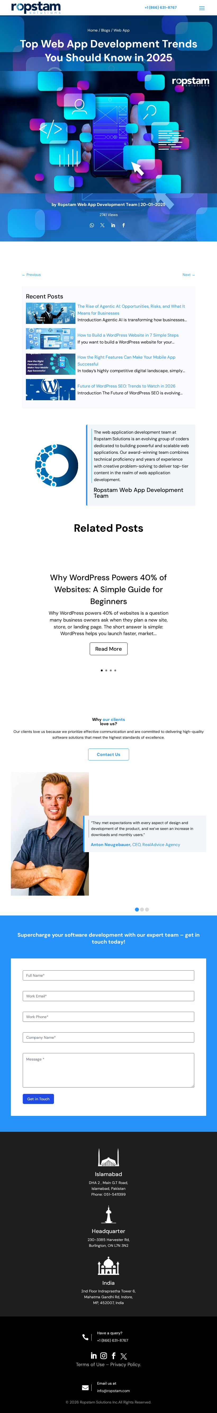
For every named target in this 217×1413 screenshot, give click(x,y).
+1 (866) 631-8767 (161, 7)
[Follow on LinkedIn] (93, 1355)
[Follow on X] (124, 1355)
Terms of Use (90, 1364)
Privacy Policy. (125, 1364)
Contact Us (108, 754)
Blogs (105, 30)
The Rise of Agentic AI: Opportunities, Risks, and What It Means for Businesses (131, 309)
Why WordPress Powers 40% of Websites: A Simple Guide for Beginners (108, 589)
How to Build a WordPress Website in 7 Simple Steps (128, 335)
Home (93, 30)
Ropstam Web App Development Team (97, 204)
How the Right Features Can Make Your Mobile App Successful (126, 360)
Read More (108, 648)
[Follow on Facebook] (113, 1355)
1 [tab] (137, 910)
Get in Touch (38, 1099)
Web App (122, 30)
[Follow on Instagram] (103, 1355)
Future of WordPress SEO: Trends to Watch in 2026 (126, 386)
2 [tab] (142, 910)
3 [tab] (147, 910)
